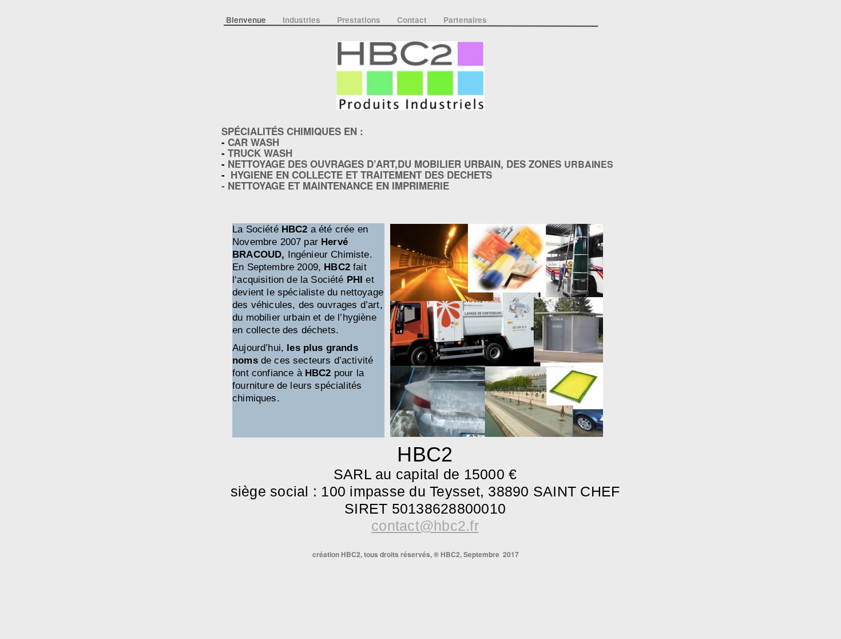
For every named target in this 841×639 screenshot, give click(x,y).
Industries (303, 19)
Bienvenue (247, 19)
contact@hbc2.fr (425, 526)
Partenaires (465, 19)
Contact (413, 19)
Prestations (360, 19)
